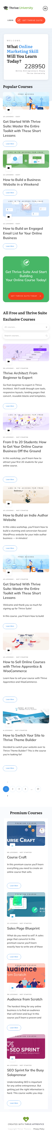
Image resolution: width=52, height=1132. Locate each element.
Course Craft (16, 857)
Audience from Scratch (24, 999)
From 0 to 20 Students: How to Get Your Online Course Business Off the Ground (24, 446)
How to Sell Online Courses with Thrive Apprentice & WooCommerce (24, 666)
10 (38, 789)
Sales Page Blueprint (23, 928)
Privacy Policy (38, 1129)
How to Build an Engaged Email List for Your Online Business (23, 233)
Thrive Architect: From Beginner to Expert (20, 375)
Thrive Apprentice (34, 1124)
